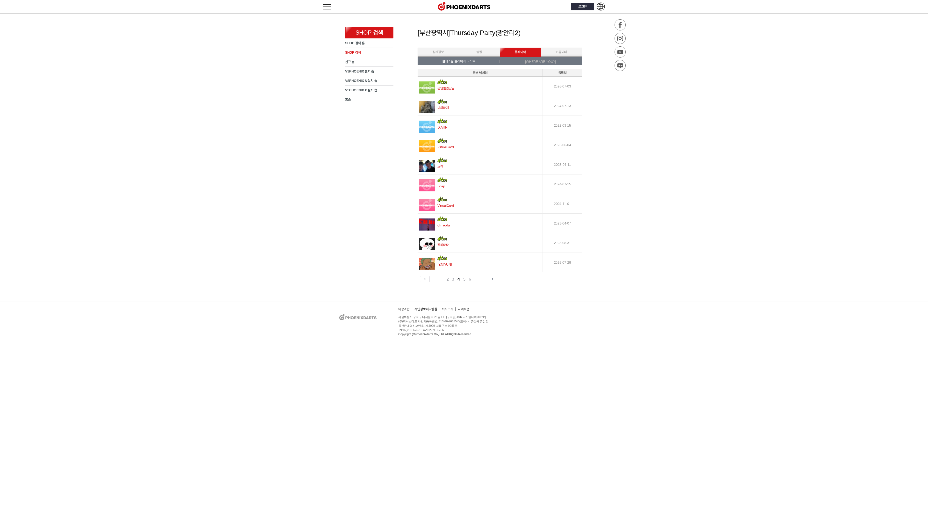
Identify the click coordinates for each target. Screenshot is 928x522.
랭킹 (479, 52)
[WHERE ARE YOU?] (540, 62)
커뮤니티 (561, 52)
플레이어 (520, 52)
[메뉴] (329, 6)
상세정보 (438, 52)
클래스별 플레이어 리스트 (458, 61)
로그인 (582, 6)
